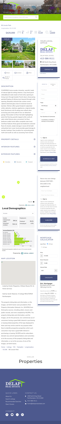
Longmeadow (29, 347)
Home (3, 347)
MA (14, 347)
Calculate (49, 277)
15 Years (45, 247)
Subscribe (48, 220)
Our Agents (43, 73)
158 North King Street (35, 397)
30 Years (50, 244)
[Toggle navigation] (56, 5)
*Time (41, 109)
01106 (5, 350)
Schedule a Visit (53, 85)
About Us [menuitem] (9, 396)
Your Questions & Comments (47, 116)
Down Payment (44, 260)
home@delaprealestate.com (36, 404)
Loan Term (43, 244)
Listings (9, 347)
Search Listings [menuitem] (10, 399)
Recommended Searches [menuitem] (13, 402)
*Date (41, 102)
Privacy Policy (53, 152)
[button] (36, 17)
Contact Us (49, 69)
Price (41, 252)
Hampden (20, 347)
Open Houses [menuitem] (10, 404)
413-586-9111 (30, 5)
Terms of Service (53, 165)
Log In (41, 5)
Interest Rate (43, 267)
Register (49, 5)
